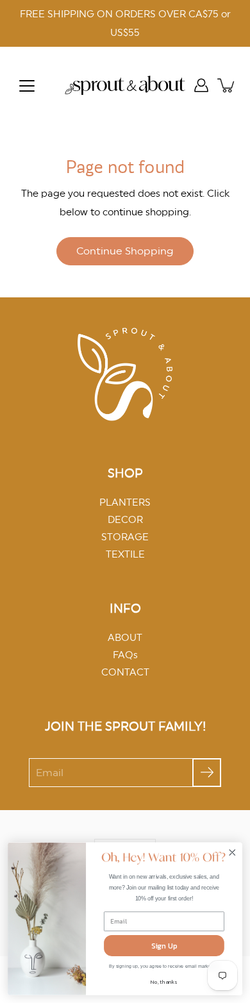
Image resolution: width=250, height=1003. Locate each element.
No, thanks (164, 982)
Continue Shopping (125, 251)
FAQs (125, 654)
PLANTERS (125, 502)
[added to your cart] (227, 85)
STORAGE (125, 536)
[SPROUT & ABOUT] (125, 85)
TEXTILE (125, 554)
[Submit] (206, 772)
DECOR (125, 519)
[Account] (201, 85)
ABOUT (125, 637)
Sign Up (164, 945)
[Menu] (27, 85)
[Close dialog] (232, 852)
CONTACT (125, 672)
